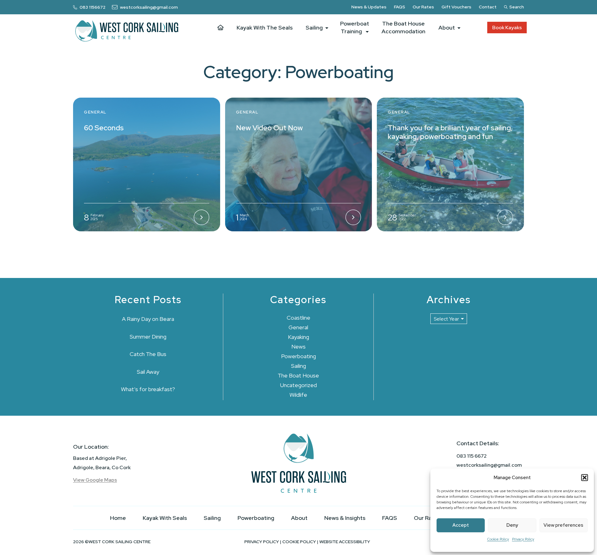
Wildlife (298, 394)
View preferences (563, 525)
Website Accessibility (344, 541)
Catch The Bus (148, 354)
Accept (460, 525)
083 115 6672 (471, 456)
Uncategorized (298, 385)
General (298, 327)
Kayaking (298, 336)
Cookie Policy (498, 539)
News (298, 346)
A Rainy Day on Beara (148, 318)
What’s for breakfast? (148, 389)
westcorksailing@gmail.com (489, 465)
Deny (512, 525)
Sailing (298, 365)
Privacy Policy (523, 539)
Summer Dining (148, 336)
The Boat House (298, 375)
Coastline (298, 317)
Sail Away (148, 371)
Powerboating (298, 356)
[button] (584, 477)
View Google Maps (95, 480)
